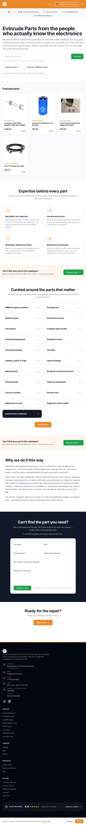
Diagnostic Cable (8, 733)
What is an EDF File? (9, 768)
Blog (4, 750)
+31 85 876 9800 (13, 679)
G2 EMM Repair (8, 720)
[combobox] (37, 56)
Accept (79, 821)
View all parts (43, 425)
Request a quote (22, 588)
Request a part (11, 67)
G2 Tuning (6, 730)
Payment (6, 792)
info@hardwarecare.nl (14, 674)
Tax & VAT (6, 796)
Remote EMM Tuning (10, 723)
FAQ (4, 771)
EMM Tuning (7, 726)
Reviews (5, 747)
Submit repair (41, 622)
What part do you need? (22, 571)
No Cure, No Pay (8, 786)
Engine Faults (7, 765)
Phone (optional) (19, 553)
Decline (69, 821)
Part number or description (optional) (26, 562)
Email (46, 544)
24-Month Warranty (9, 782)
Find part (77, 56)
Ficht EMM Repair (9, 716)
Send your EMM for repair (37, 67)
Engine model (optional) (52, 553)
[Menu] (82, 4)
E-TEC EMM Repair (9, 713)
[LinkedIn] (9, 701)
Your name (17, 544)
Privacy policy (46, 821)
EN (49, 4)
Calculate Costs (8, 736)
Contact (5, 754)
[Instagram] (4, 701)
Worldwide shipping (9, 789)
